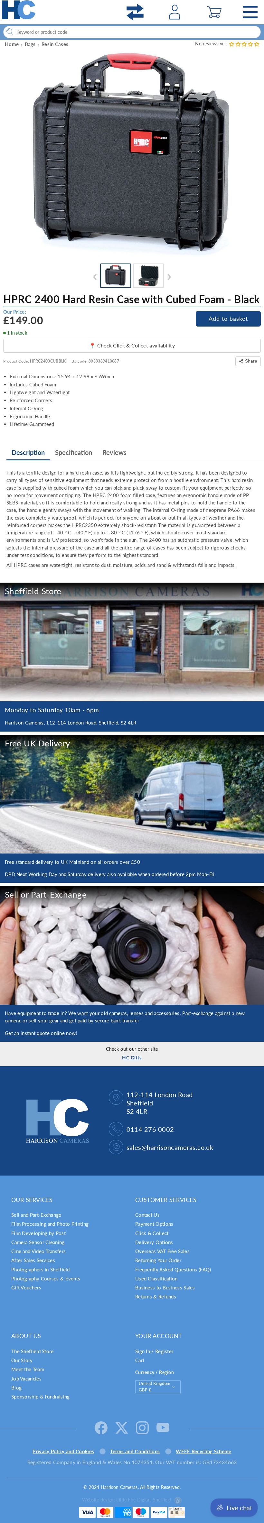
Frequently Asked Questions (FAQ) (173, 1269)
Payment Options (154, 1224)
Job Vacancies (26, 1378)
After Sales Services (33, 1260)
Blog (16, 1387)
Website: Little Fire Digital (126, 1499)
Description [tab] (28, 452)
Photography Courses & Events (45, 1278)
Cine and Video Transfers (38, 1251)
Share (251, 361)
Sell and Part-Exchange (36, 1215)
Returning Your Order (158, 1260)
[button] (214, 12)
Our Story (22, 1360)
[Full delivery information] (132, 794)
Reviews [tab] (114, 452)
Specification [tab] (73, 452)
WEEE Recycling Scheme (203, 1451)
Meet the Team (27, 1369)
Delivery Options (154, 1242)
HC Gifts (132, 1057)
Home (12, 44)
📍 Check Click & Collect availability (132, 345)
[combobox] (132, 32)
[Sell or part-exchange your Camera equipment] (132, 945)
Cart (139, 1360)
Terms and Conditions (135, 1451)
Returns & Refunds (155, 1296)
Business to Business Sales (165, 1287)
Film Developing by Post (38, 1233)
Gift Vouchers (26, 1287)
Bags (30, 44)
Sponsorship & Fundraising (40, 1396)
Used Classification (156, 1278)
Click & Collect (152, 1233)
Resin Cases (55, 44)
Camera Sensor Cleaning (38, 1242)
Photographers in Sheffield (40, 1269)
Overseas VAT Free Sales (162, 1251)
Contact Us (147, 1215)
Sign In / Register (154, 1351)
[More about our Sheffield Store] (132, 642)
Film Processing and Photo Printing (50, 1224)
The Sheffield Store (32, 1351)
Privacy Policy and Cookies (63, 1451)
